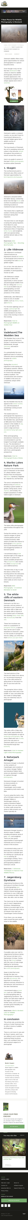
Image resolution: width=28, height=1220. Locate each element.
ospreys (6, 490)
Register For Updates (14, 1200)
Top (24, 1213)
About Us (16, 1182)
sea (5, 619)
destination (13, 70)
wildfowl (17, 484)
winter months (18, 404)
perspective (11, 561)
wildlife (21, 256)
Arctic (19, 201)
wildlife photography (17, 161)
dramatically (11, 617)
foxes (21, 301)
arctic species (16, 543)
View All (22, 1135)
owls (9, 836)
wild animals (13, 978)
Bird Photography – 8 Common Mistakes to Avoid (13, 588)
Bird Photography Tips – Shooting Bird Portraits (14, 243)
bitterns (9, 303)
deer (17, 887)
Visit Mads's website (9, 1065)
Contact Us (4, 1185)
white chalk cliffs (18, 615)
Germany (7, 346)
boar (19, 260)
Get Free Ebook (14, 1126)
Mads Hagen (8, 54)
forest (14, 960)
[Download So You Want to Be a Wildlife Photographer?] (14, 95)
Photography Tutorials (16, 45)
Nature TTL (8, 1164)
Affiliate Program (18, 1185)
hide (19, 553)
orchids (21, 738)
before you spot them (15, 637)
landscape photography (12, 736)
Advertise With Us (6, 1188)
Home (5, 45)
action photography (12, 968)
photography (8, 777)
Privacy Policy (4, 1190)
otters (17, 301)
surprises (7, 83)
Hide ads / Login (5, 1182)
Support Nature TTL (19, 1188)
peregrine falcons (10, 627)
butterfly (7, 746)
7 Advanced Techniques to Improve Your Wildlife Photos (13, 870)
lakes (8, 476)
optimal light (13, 309)
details (21, 151)
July (21, 424)
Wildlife (7, 47)
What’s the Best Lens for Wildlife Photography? (13, 1012)
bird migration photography (13, 177)
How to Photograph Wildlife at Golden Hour (11, 323)
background (15, 564)
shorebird (14, 364)
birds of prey (8, 231)
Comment (17, 54)
